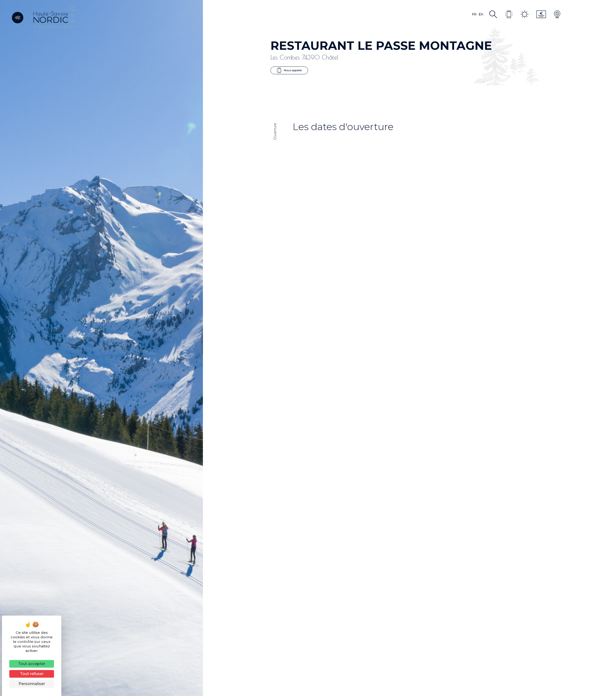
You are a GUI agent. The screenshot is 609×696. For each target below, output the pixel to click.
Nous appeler (292, 70)
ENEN (481, 14)
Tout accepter (31, 663)
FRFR (474, 14)
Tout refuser (32, 673)
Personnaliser (32, 683)
